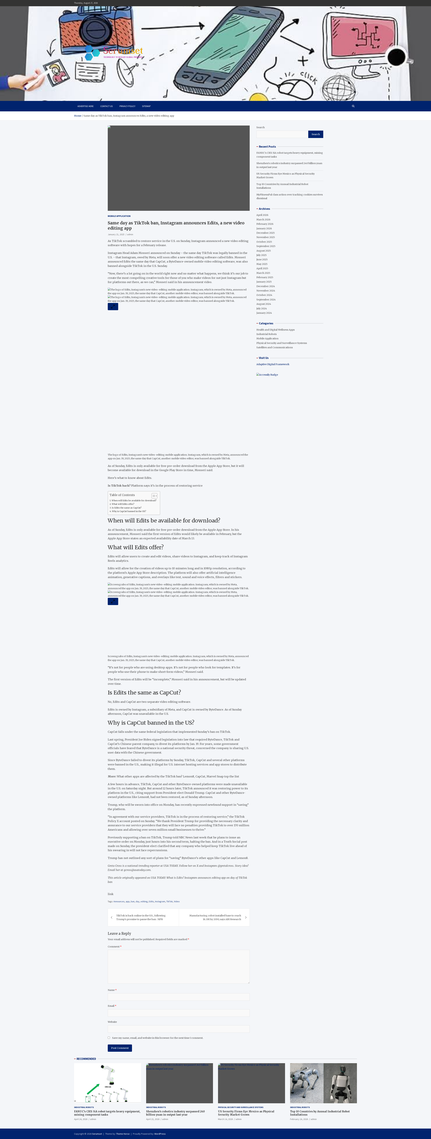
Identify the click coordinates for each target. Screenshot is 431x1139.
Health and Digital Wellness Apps (275, 329)
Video (177, 901)
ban (133, 901)
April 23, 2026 (152, 1119)
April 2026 (262, 215)
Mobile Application (119, 216)
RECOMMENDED (86, 1059)
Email (112, 1005)
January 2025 (264, 281)
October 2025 (264, 241)
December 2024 (265, 286)
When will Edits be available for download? (134, 500)
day (137, 901)
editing (144, 901)
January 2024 (264, 312)
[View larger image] (113, 306)
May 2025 (262, 264)
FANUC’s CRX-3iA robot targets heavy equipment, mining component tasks (107, 1113)
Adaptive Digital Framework (272, 364)
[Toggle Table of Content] (153, 496)
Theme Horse (123, 1133)
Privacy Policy (127, 106)
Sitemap (146, 106)
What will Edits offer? (123, 504)
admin (130, 234)
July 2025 (261, 255)
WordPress (160, 1133)
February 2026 (264, 223)
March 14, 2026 (225, 1119)
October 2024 (264, 295)
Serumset (97, 1133)
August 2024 (263, 303)
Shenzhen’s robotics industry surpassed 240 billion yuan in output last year (175, 1113)
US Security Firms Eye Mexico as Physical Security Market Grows (246, 1113)
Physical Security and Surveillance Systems (281, 343)
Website (112, 1021)
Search (260, 127)
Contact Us (106, 106)
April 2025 (262, 268)
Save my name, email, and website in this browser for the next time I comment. (157, 1037)
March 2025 (263, 272)
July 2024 (261, 308)
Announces (119, 901)
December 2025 (265, 232)
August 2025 (263, 250)
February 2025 (264, 277)
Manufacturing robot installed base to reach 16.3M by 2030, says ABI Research (215, 917)
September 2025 (265, 246)
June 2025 (262, 259)
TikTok (169, 901)
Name (112, 990)
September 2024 (266, 299)
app (128, 901)
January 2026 (264, 228)
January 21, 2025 (116, 234)
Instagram (160, 901)
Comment (115, 946)
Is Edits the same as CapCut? (127, 507)
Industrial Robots (266, 334)
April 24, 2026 (80, 1119)
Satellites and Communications (274, 347)
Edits (151, 901)
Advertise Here (85, 106)
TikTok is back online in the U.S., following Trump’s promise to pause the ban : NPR (141, 917)
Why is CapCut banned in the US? (129, 511)
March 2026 (263, 219)
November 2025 (265, 237)
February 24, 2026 (299, 1119)
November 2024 (265, 290)
